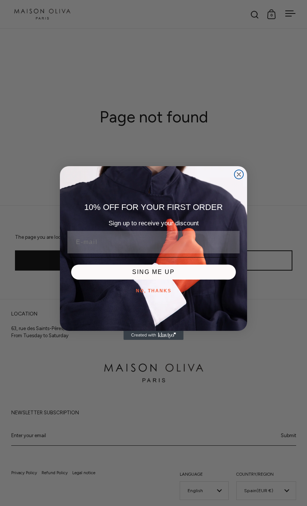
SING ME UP (153, 272)
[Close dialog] (238, 174)
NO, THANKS (153, 290)
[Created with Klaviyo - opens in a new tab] (153, 335)
